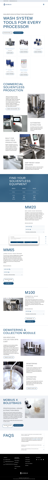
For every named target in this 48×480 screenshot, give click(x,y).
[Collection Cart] (24, 42)
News (15, 468)
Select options (24, 74)
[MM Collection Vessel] (10, 63)
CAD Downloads (17, 466)
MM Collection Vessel (10, 70)
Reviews (16, 464)
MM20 (13, 188)
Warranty (26, 465)
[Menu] (44, 4)
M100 (34, 188)
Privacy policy (27, 461)
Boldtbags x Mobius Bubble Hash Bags (24, 70)
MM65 (24, 188)
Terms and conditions (28, 463)
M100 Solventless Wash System (10, 49)
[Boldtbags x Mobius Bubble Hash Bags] (24, 63)
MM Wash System (38, 48)
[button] (7, 33)
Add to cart (10, 52)
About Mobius (17, 460)
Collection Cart (24, 48)
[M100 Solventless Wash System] (10, 42)
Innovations (16, 462)
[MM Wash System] (38, 42)
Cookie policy (27, 459)
